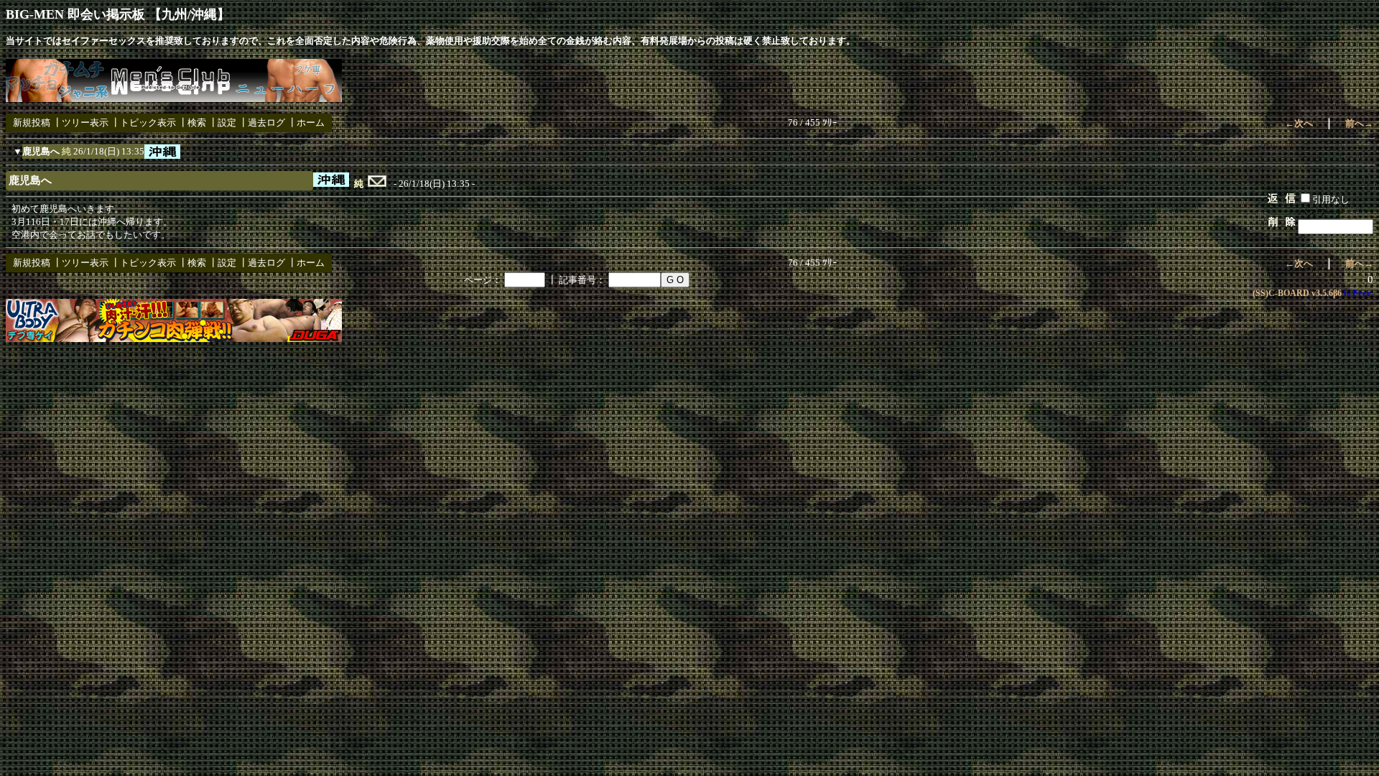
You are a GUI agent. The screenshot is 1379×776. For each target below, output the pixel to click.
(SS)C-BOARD (1281, 293)
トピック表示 (148, 122)
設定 (227, 122)
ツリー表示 (85, 122)
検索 (196, 122)
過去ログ (266, 122)
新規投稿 (31, 122)
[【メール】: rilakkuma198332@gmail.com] (377, 184)
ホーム (311, 122)
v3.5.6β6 (1326, 293)
